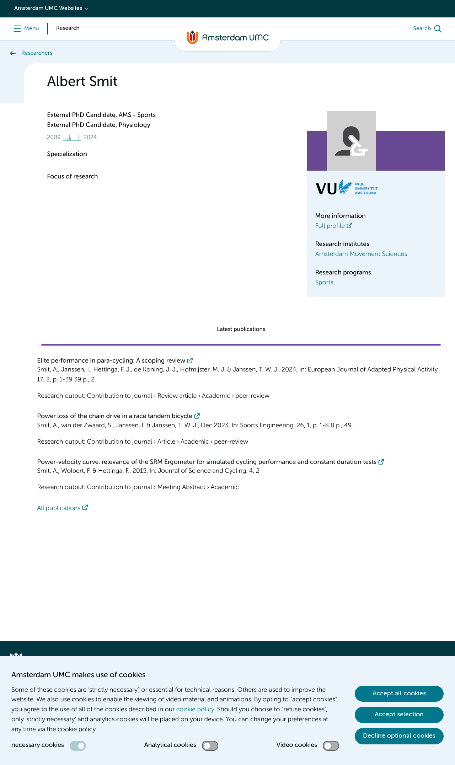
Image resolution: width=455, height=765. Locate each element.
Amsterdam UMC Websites (48, 8)
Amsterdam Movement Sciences (361, 254)
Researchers (36, 53)
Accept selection (399, 714)
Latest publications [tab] (241, 329)
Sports (324, 283)
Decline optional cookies (399, 736)
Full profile (330, 226)
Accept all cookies (399, 693)
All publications (58, 508)
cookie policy (195, 710)
